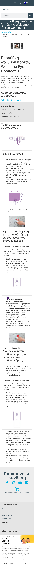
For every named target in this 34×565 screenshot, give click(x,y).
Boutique (19, 3)
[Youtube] (20, 483)
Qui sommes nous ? (8, 508)
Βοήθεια (4, 527)
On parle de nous (7, 515)
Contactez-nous (6, 518)
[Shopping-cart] (17, 489)
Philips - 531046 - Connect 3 (11, 100)
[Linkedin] (27, 483)
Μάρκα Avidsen (6, 535)
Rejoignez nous (6, 512)
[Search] (30, 15)
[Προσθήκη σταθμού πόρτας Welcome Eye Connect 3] (17, 46)
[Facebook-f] (7, 483)
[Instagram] (13, 483)
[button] (30, 9)
